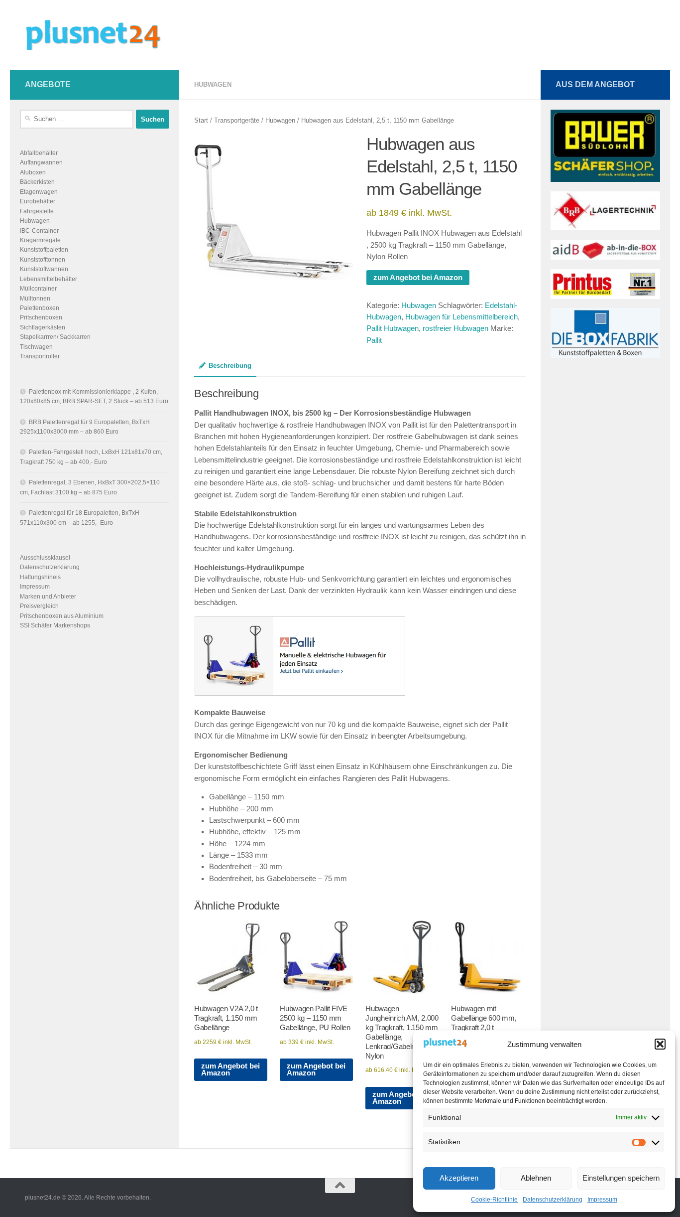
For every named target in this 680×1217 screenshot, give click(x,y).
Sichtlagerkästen (42, 327)
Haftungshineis (40, 577)
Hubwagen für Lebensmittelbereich (461, 317)
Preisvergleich (39, 606)
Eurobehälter (37, 201)
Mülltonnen (35, 298)
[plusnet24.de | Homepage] (101, 35)
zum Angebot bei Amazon (417, 278)
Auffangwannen (41, 162)
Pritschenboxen (41, 317)
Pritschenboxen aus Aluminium (62, 615)
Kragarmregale (40, 240)
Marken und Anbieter (48, 596)
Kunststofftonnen (42, 259)
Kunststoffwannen (44, 269)
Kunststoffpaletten (44, 249)
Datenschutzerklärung (552, 1199)
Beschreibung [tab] (230, 365)
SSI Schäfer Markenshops (55, 625)
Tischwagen (36, 346)
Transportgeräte (236, 120)
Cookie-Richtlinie (494, 1199)
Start (201, 120)
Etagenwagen (39, 191)
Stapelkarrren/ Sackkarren (55, 336)
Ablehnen (536, 1178)
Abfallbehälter (39, 153)
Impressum (602, 1199)
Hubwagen (212, 84)
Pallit (374, 340)
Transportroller (40, 356)
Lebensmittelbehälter (48, 279)
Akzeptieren (459, 1178)
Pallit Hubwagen (392, 328)
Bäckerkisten (37, 181)
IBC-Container (39, 230)
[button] (660, 1044)
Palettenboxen (39, 307)
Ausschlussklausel (45, 557)
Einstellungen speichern (621, 1178)
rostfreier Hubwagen (455, 328)
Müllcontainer (38, 288)
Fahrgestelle (37, 211)
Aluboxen (33, 172)
